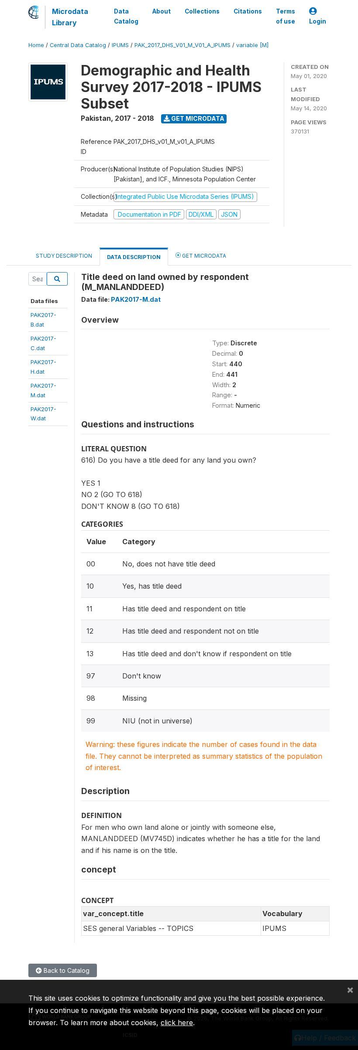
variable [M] (252, 45)
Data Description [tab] (134, 257)
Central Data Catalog (78, 45)
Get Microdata (197, 118)
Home (36, 45)
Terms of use (285, 16)
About (161, 11)
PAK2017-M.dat (136, 299)
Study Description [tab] (64, 255)
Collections (202, 11)
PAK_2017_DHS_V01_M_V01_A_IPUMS (182, 45)
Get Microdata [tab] (203, 255)
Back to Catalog (66, 970)
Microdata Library (70, 17)
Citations (248, 11)
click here (177, 1022)
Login (317, 21)
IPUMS (120, 45)
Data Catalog (126, 16)
